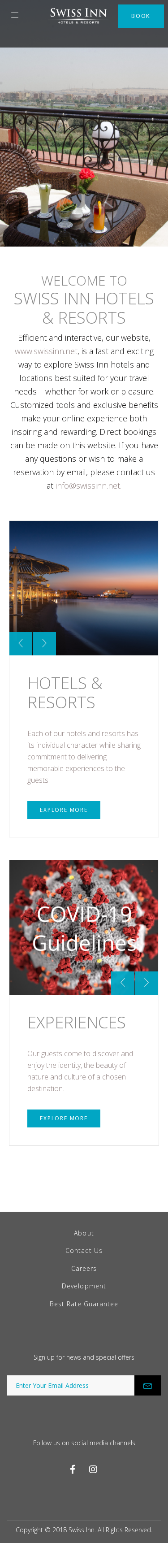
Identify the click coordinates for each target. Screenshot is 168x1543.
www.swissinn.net (46, 351)
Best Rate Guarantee (84, 1304)
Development (84, 1286)
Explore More (64, 810)
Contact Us (84, 1250)
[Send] (147, 1385)
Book (141, 16)
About (84, 1233)
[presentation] (20, 643)
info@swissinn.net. (88, 485)
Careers (84, 1268)
